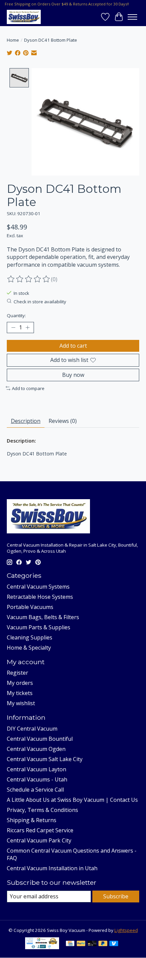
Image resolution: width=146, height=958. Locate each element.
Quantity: (16, 315)
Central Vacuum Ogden (36, 749)
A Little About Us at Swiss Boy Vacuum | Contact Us (72, 799)
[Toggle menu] (132, 17)
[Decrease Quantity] (13, 327)
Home (13, 40)
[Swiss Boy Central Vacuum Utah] (24, 17)
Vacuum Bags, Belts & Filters (43, 617)
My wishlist (21, 703)
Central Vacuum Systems (38, 586)
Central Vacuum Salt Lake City (45, 759)
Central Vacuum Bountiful (40, 738)
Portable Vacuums (30, 607)
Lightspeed (126, 930)
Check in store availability (40, 302)
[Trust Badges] (42, 947)
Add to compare (28, 388)
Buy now (73, 375)
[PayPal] (81, 944)
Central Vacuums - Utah (37, 779)
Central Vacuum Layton (36, 769)
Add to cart (73, 345)
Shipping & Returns (31, 820)
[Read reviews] (29, 279)
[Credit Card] (70, 944)
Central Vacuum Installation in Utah (52, 868)
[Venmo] (113, 944)
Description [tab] (25, 421)
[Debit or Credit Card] (92, 944)
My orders (20, 683)
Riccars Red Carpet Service (40, 830)
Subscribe (115, 896)
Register (17, 672)
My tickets (20, 693)
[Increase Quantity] (27, 327)
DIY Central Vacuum (32, 728)
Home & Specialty (29, 647)
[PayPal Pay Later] (102, 944)
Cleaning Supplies (29, 637)
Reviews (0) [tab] (63, 421)
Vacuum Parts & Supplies (38, 627)
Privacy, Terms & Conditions (42, 810)
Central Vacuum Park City (39, 840)
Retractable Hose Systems (40, 596)
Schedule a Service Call (35, 789)
